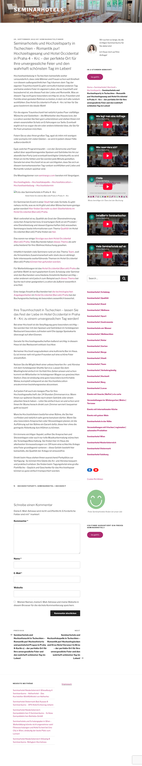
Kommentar (21, 521)
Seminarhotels (39, 10)
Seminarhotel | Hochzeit (51, 486)
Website (18, 587)
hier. (54, 232)
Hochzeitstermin (45, 185)
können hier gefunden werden (45, 261)
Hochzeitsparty (27, 486)
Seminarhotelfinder (52, 39)
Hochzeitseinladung (24, 185)
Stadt (47, 202)
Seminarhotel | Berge (96, 352)
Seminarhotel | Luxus (97, 388)
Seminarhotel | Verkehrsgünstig (101, 370)
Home (89, 87)
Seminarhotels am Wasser (99, 328)
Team (71, 251)
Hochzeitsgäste (22, 182)
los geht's (95, 77)
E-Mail (18, 573)
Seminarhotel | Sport (96, 316)
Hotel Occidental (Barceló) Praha (59, 268)
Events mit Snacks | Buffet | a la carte (104, 394)
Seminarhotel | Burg (96, 382)
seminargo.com (47, 175)
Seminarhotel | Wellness (98, 310)
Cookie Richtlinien (95, 479)
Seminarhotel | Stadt (96, 358)
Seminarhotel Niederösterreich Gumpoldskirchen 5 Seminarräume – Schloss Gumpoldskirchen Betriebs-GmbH (33, 713)
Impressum (67, 684)
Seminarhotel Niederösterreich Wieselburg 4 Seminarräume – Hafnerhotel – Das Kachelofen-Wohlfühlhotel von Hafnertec (32, 693)
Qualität (65, 228)
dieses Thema (61, 242)
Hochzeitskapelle (41, 182)
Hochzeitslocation (61, 182)
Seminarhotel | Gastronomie (100, 322)
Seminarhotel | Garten (97, 346)
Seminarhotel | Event (96, 304)
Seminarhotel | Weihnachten (100, 334)
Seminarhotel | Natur (96, 340)
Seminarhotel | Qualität (98, 298)
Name (17, 558)
